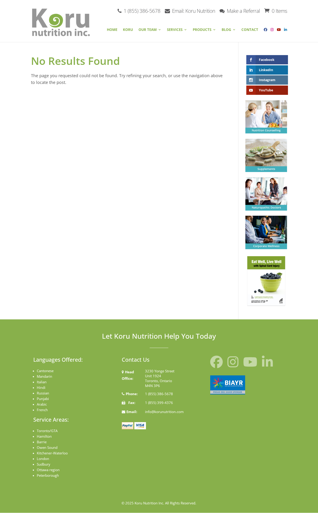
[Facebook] (264, 33)
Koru (128, 30)
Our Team (148, 30)
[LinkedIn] (285, 33)
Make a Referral (243, 10)
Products (202, 30)
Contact (249, 30)
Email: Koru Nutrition (193, 10)
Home (112, 30)
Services (175, 30)
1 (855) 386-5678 (141, 10)
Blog (226, 30)
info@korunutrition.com (164, 411)
